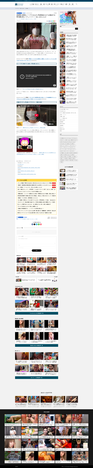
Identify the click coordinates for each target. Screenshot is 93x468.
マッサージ (68, 151)
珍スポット (62, 127)
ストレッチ (68, 147)
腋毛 (66, 158)
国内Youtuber (20, 217)
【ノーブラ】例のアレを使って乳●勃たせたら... (33, 89)
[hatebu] (51, 21)
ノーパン (62, 149)
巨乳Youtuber (67, 154)
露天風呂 (71, 160)
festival (75, 138)
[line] (53, 21)
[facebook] (49, 21)
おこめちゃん (21, 164)
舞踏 (70, 158)
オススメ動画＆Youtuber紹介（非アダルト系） (68, 112)
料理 (73, 154)
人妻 (67, 152)
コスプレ (73, 145)
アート (68, 145)
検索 (60, 26)
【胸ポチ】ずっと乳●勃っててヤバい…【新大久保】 (34, 127)
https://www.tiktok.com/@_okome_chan (27, 174)
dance (70, 138)
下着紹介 (62, 152)
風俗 (62, 162)
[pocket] (54, 21)
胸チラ (62, 158)
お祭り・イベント (63, 114)
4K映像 (62, 138)
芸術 (74, 158)
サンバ (62, 147)
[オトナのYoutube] (19, 4)
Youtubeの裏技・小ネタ (64, 109)
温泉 (62, 156)
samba (65, 141)
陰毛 (67, 160)
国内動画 (25, 217)
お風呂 (72, 143)
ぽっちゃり (63, 145)
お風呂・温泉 (62, 116)
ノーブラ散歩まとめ (63, 118)
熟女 (65, 156)
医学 (62, 154)
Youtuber (63, 143)
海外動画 (61, 125)
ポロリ (62, 151)
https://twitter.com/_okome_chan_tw (26, 170)
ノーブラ (68, 149)
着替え (75, 156)
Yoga (74, 141)
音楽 (61, 130)
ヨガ (72, 151)
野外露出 (62, 160)
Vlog (70, 141)
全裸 (71, 152)
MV (61, 141)
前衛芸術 (75, 152)
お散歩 (68, 143)
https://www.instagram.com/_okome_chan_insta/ (29, 167)
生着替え (70, 156)
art (66, 138)
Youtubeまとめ (62, 111)
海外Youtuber (62, 123)
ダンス (73, 147)
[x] (50, 21)
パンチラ (73, 149)
